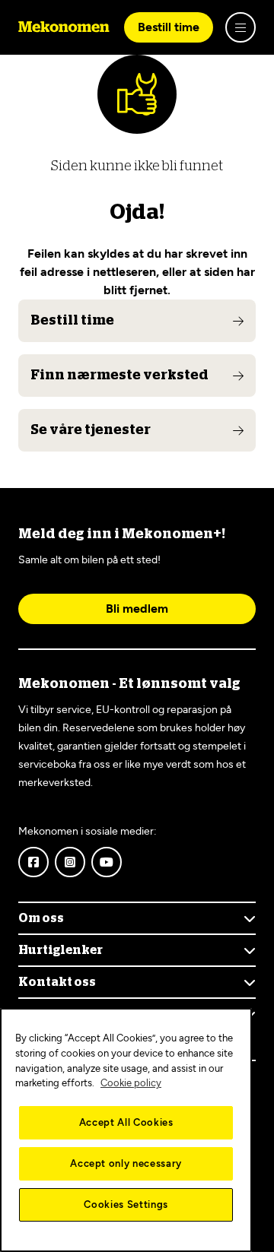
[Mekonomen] (64, 27)
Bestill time (168, 27)
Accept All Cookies (126, 1122)
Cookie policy (130, 1083)
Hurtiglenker (60, 950)
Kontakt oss (57, 982)
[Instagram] (70, 862)
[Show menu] (240, 27)
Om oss (41, 918)
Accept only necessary (126, 1163)
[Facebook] (33, 862)
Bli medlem (137, 608)
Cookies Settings (126, 1204)
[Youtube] (106, 862)
